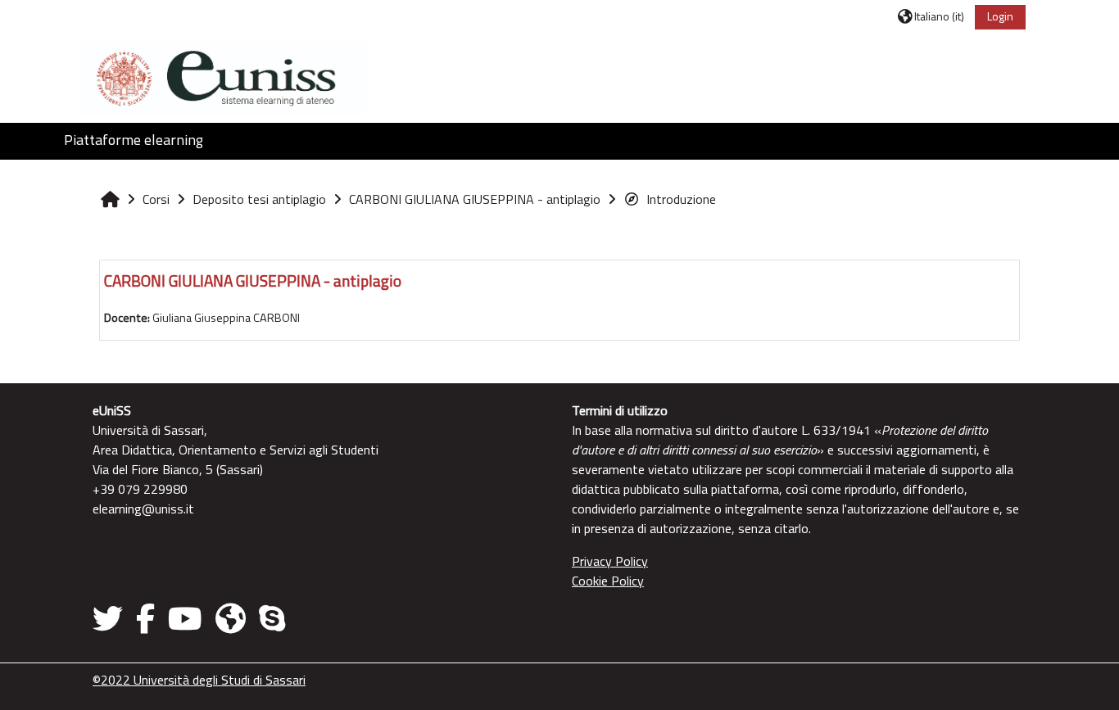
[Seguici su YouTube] (185, 618)
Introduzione (681, 199)
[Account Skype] (272, 618)
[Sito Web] (230, 618)
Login (1000, 16)
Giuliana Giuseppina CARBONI (226, 318)
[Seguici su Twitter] (111, 618)
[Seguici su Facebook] (145, 618)
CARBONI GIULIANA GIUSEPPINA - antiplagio (252, 280)
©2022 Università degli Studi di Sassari (199, 680)
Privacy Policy (610, 561)
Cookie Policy (608, 580)
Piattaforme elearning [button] (133, 140)
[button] (931, 16)
